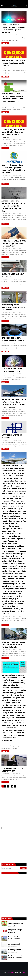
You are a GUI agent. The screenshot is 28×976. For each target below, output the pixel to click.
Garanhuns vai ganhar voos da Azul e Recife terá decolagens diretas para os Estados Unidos (13, 403)
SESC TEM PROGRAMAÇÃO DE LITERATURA (12, 769)
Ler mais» (4, 43)
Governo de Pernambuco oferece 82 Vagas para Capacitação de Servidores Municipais (13, 169)
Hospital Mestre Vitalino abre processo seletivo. (15, 950)
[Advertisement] (14, 799)
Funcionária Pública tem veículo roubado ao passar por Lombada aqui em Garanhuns (13, 29)
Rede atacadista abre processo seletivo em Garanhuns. (16, 937)
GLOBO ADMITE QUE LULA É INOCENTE (13, 275)
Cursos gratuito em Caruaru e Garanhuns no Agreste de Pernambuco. (15, 931)
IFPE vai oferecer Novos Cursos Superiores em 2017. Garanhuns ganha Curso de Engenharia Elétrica (13, 97)
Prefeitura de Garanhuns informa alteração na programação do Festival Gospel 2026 (16, 923)
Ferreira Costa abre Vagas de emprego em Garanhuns (15, 943)
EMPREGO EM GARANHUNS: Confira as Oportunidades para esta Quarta (13, 243)
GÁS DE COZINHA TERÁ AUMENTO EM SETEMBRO (12, 339)
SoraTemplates (11, 972)
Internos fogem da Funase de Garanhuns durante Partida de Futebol (13, 644)
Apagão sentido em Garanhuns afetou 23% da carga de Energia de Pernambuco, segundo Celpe (13, 206)
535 (12, 786)
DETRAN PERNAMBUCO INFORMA (11, 436)
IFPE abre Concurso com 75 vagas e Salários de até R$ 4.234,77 (13, 63)
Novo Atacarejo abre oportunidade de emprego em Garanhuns (17, 956)
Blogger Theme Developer (17, 973)
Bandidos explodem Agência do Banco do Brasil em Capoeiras (13, 307)
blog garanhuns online (7, 35)
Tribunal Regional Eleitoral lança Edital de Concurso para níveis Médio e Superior (13, 133)
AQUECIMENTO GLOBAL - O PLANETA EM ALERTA (13, 369)
